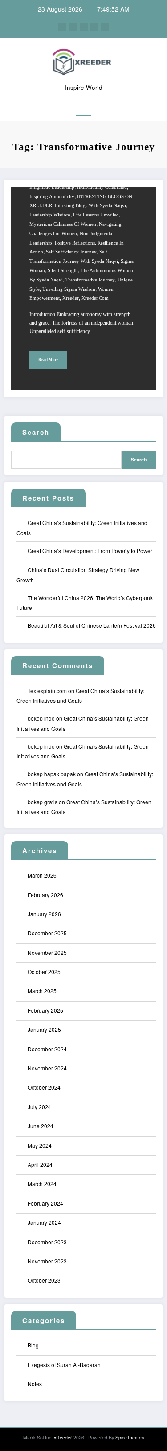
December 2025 (47, 933)
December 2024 (47, 1049)
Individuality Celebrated (102, 187)
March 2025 (42, 990)
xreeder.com (95, 298)
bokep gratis (42, 802)
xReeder (63, 1437)
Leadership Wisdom (49, 214)
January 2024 (44, 1222)
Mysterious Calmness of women (62, 224)
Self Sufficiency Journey (71, 251)
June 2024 (40, 1126)
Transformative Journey (90, 279)
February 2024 (45, 1203)
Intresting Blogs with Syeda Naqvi (90, 205)
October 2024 (44, 1087)
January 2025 (44, 1029)
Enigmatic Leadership (51, 187)
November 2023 (47, 1261)
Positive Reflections (75, 242)
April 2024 (40, 1164)
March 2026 (42, 875)
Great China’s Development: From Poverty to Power (90, 550)
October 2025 (44, 971)
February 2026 (45, 894)
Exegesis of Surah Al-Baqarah (64, 1364)
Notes (35, 1383)
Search (35, 432)
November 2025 (47, 952)
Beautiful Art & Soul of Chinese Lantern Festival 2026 (92, 625)
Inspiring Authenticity (51, 196)
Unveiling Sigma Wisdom (68, 289)
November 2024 (47, 1068)
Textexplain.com (47, 690)
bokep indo (41, 718)
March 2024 (42, 1183)
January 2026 (44, 914)
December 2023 (47, 1242)
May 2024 (40, 1145)
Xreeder (70, 298)
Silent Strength (63, 270)
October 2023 (44, 1280)
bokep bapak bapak (52, 774)
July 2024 (39, 1106)
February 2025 (45, 1010)
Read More (48, 359)
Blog (33, 1345)
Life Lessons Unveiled (96, 214)
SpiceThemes (129, 1437)
